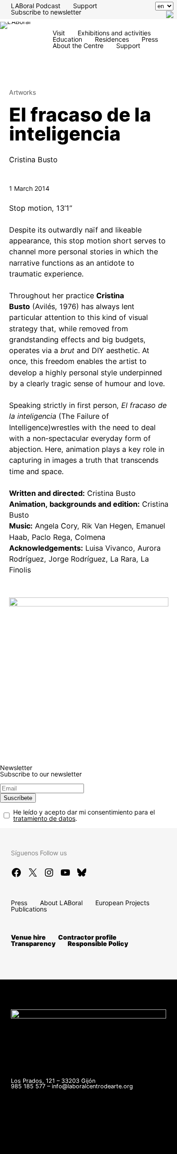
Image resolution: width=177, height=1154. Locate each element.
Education (67, 39)
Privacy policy (32, 1142)
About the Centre (78, 45)
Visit (59, 33)
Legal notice (125, 1136)
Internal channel (70, 1136)
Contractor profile (87, 937)
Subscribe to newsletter (46, 12)
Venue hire (28, 937)
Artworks (22, 92)
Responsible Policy (98, 943)
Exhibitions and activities (114, 33)
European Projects (122, 903)
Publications (29, 909)
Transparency (33, 943)
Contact (22, 1136)
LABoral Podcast (35, 6)
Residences (112, 39)
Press (150, 39)
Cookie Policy (85, 1142)
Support (85, 6)
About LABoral (61, 903)
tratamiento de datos (44, 818)
